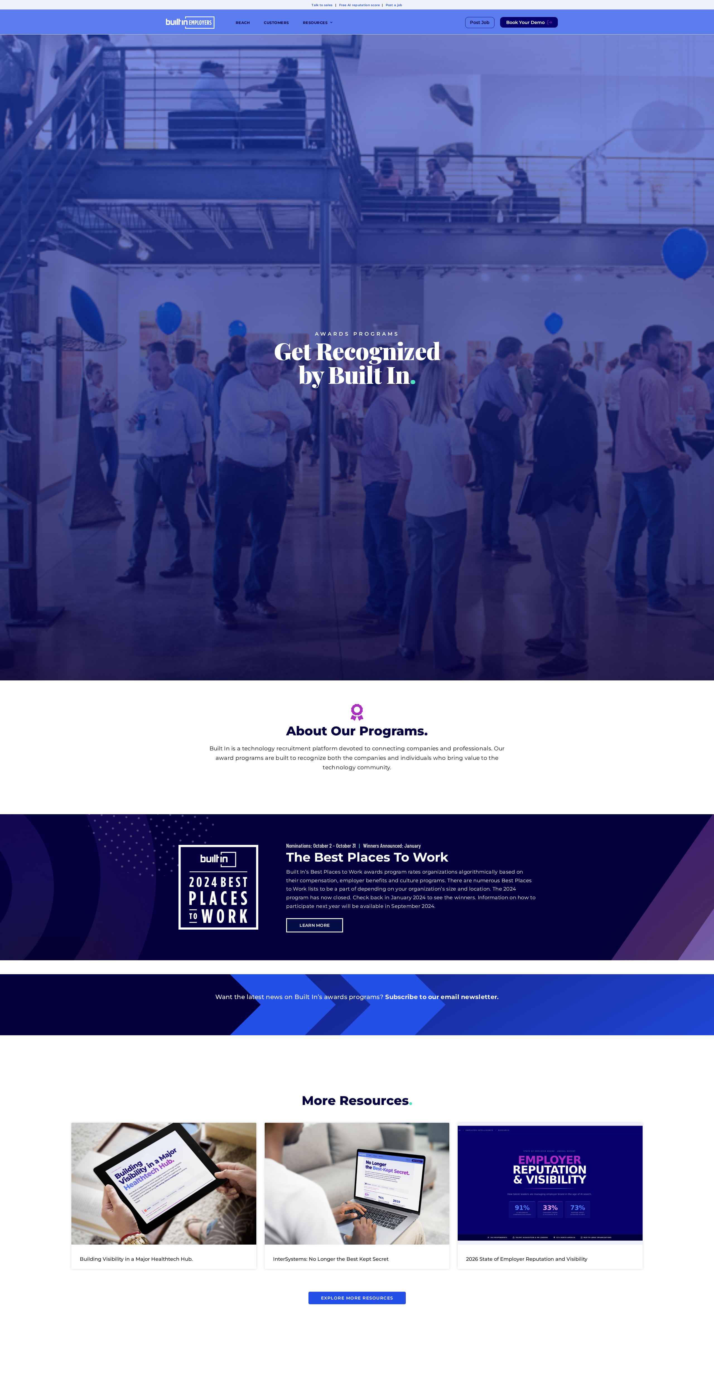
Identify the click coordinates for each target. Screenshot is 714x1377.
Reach (243, 22)
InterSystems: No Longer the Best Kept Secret (331, 1259)
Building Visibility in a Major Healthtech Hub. (136, 1259)
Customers (276, 22)
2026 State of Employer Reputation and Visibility (526, 1259)
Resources (315, 22)
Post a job (394, 5)
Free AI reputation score (359, 5)
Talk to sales (322, 5)
